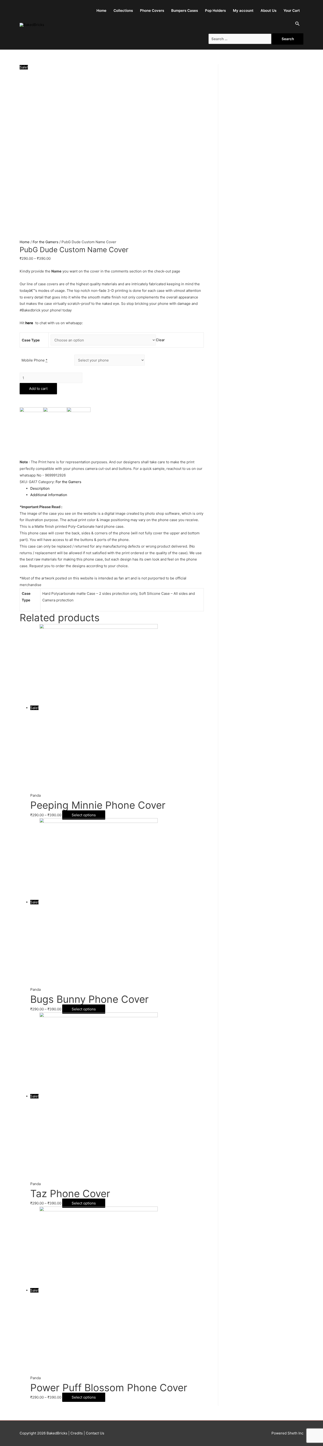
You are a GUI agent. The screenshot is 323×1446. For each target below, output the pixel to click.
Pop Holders (215, 10)
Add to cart (38, 388)
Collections (123, 10)
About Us (268, 10)
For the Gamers (45, 242)
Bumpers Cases (184, 10)
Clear (160, 340)
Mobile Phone (35, 360)
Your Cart (292, 10)
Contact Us (94, 1433)
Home (101, 10)
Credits (76, 1433)
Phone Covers (152, 10)
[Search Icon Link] (297, 25)
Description (40, 488)
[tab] (117, 488)
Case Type (31, 340)
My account (243, 10)
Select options (84, 815)
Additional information (48, 495)
